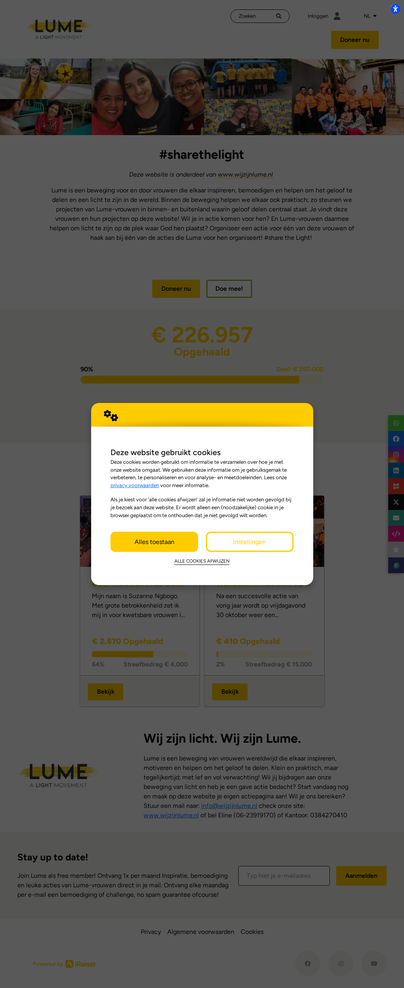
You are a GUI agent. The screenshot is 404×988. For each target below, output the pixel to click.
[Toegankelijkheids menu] (395, 8)
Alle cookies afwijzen (202, 561)
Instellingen (249, 542)
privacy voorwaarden (134, 485)
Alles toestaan (154, 542)
